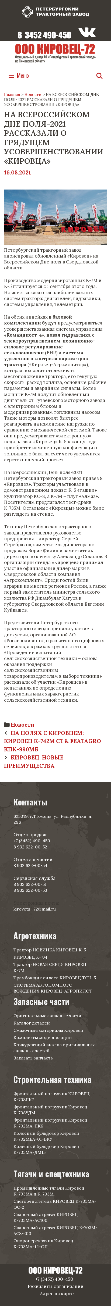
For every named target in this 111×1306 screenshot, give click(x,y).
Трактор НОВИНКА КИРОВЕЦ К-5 (49, 949)
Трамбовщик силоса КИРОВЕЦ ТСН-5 (54, 977)
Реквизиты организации (56, 1286)
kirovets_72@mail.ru (34, 909)
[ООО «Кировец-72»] (55, 52)
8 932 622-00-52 (30, 847)
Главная (12, 94)
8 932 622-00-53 (30, 890)
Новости (22, 724)
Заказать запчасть (33, 1058)
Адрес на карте (57, 1294)
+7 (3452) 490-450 (31, 840)
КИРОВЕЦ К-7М (30, 957)
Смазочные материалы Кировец (48, 1030)
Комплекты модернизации (42, 1037)
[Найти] (99, 75)
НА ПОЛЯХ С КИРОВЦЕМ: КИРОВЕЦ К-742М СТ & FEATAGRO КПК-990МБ (52, 741)
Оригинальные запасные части (47, 1015)
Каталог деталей (31, 1023)
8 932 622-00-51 (30, 884)
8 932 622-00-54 (30, 865)
